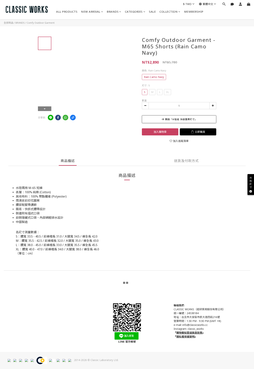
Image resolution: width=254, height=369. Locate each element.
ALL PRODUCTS (66, 11)
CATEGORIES (134, 11)
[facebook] (58, 117)
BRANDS (112, 11)
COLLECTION (169, 11)
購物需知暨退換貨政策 (189, 332)
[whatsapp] (65, 117)
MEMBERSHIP (193, 11)
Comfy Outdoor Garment (40, 22)
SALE (152, 11)
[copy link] (73, 117)
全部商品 (8, 22)
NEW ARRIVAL (90, 11)
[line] (50, 117)
